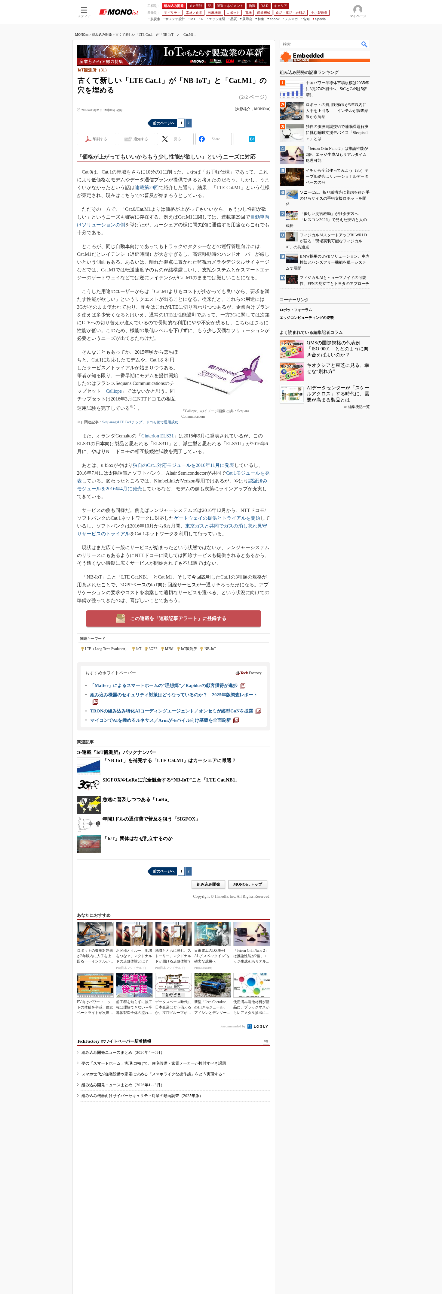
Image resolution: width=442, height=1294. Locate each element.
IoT (138, 649)
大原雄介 (243, 109)
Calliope (114, 391)
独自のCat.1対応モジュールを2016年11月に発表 (183, 465)
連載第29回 (147, 187)
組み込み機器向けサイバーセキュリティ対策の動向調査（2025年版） (142, 1095)
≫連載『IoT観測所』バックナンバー (117, 752)
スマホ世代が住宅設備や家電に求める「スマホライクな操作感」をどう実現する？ (153, 1074)
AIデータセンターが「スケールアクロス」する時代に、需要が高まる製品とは (338, 393)
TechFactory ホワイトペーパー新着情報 (114, 1041)
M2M (169, 649)
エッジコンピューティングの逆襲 (307, 318)
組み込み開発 (102, 34)
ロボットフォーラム (296, 310)
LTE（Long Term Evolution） (107, 649)
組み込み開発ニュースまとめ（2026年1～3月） (122, 1085)
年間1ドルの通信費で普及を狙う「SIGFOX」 (151, 818)
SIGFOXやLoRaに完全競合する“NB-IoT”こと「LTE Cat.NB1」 (171, 779)
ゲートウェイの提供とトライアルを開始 (217, 518)
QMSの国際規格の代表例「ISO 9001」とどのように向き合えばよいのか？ (338, 348)
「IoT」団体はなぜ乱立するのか (138, 838)
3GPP (153, 649)
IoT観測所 (189, 649)
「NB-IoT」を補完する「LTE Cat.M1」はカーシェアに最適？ (169, 760)
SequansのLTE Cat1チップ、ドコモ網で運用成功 (140, 422)
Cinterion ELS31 (157, 435)
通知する (141, 139)
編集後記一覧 (359, 407)
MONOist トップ (247, 884)
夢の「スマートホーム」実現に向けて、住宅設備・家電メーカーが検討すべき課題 (153, 1063)
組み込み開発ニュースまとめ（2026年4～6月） (122, 1052)
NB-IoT (210, 649)
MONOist (81, 34)
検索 (364, 44)
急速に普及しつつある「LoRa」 (137, 799)
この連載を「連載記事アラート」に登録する (178, 618)
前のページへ (164, 123)
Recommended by (233, 1026)
